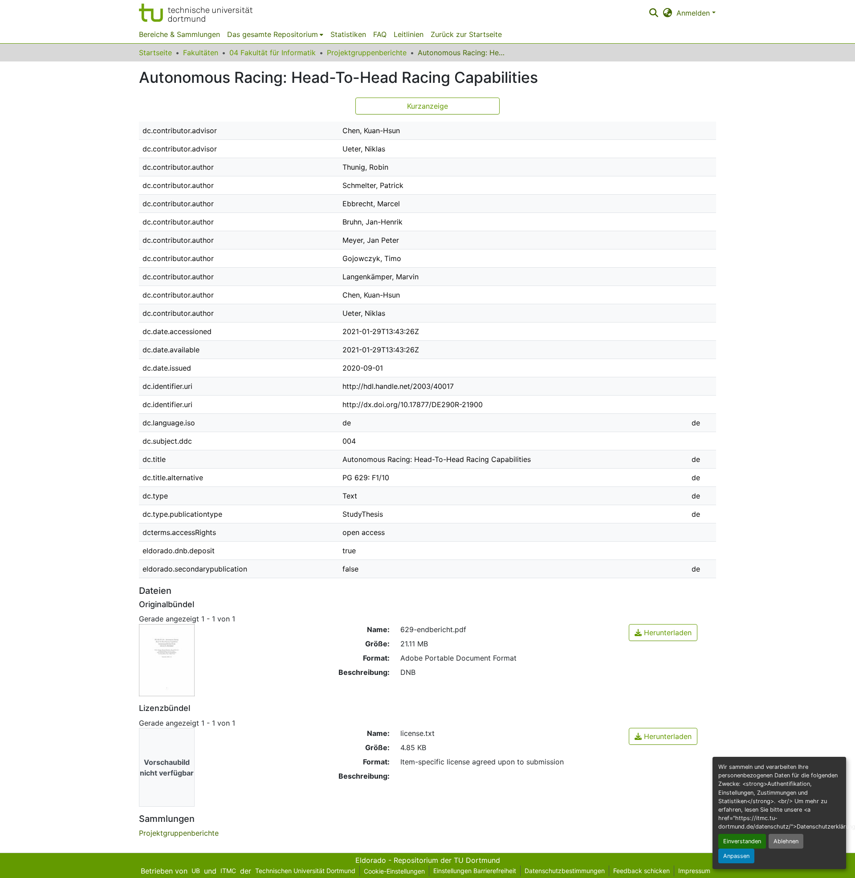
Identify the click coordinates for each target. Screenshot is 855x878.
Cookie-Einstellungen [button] (394, 871)
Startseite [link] (155, 52)
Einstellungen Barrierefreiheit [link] (474, 870)
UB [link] (195, 870)
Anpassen (736, 856)
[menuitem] (275, 34)
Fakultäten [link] (200, 52)
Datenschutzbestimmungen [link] (565, 870)
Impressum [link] (694, 870)
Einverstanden (742, 841)
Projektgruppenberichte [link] (367, 52)
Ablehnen (786, 841)
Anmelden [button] (694, 12)
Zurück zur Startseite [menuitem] (466, 34)
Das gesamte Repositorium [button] (272, 34)
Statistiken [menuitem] (348, 34)
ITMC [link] (228, 870)
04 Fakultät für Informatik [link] (272, 52)
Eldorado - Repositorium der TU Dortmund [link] (427, 860)
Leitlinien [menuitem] (408, 34)
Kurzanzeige (427, 106)
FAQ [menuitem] (380, 34)
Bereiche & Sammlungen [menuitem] (179, 34)
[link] (663, 632)
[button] (195, 13)
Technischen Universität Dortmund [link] (305, 870)
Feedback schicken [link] (641, 870)
